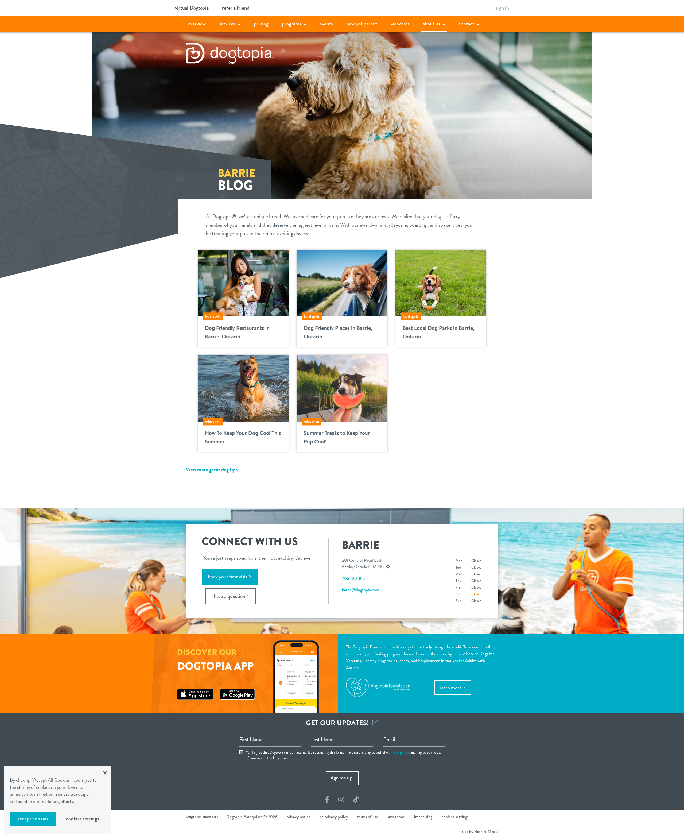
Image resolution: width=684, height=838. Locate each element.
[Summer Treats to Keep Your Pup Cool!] (342, 387)
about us (431, 24)
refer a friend (236, 8)
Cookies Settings (82, 818)
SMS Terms (396, 817)
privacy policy (398, 752)
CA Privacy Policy (334, 817)
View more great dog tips (212, 469)
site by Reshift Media (480, 831)
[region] (57, 800)
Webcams (400, 24)
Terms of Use (367, 817)
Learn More (451, 688)
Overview (197, 24)
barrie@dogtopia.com (360, 590)
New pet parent (361, 24)
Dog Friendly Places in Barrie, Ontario (338, 332)
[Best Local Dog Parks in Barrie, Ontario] (440, 282)
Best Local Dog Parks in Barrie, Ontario (438, 332)
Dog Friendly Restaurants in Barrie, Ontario (237, 332)
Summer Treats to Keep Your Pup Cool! (337, 437)
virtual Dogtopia (192, 8)
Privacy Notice (298, 817)
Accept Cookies (32, 818)
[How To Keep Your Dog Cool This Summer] (243, 387)
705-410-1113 (353, 578)
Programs (291, 24)
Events (326, 24)
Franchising (423, 817)
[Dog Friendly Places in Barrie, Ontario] (342, 282)
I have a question (228, 596)
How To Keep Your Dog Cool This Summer (243, 437)
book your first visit (227, 577)
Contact (466, 24)
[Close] (105, 773)
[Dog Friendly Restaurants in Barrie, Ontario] (243, 282)
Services (227, 24)
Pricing (261, 24)
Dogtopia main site (202, 816)
